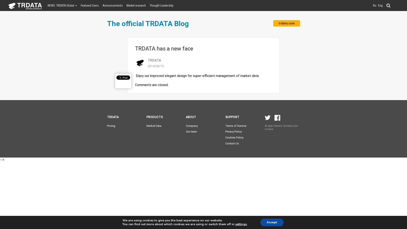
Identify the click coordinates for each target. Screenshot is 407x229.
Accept (272, 222)
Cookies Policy (234, 137)
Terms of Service (235, 125)
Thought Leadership (161, 5)
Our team (191, 131)
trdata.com (287, 23)
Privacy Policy (233, 131)
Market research (136, 5)
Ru (374, 5)
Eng (380, 5)
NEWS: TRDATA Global (61, 5)
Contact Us (232, 143)
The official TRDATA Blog (148, 23)
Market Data (153, 125)
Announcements (113, 5)
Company (192, 125)
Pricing (111, 125)
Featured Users (90, 5)
